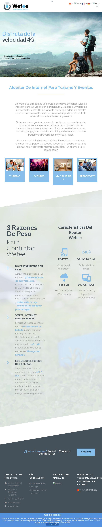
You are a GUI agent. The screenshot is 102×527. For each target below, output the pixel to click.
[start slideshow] (46, 74)
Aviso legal (33, 487)
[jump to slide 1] (49, 76)
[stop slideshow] (55, 74)
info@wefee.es (14, 502)
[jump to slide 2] (52, 76)
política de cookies (93, 520)
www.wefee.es (14, 506)
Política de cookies (37, 483)
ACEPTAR (52, 524)
